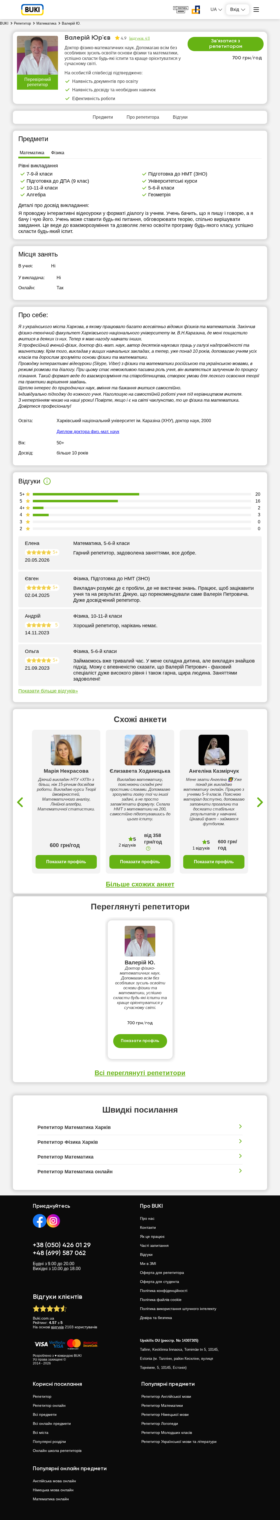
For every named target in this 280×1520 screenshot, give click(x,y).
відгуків (57, 1327)
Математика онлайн (51, 1499)
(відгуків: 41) (139, 38)
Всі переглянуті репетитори (140, 1072)
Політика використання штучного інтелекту (178, 1308)
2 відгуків (127, 845)
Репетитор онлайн (49, 1405)
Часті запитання (154, 1245)
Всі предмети (45, 1414)
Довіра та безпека (156, 1317)
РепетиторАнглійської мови (166, 1396)
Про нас (147, 1218)
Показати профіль (66, 861)
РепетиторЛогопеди (159, 1423)
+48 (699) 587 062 (59, 1253)
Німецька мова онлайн (53, 1490)
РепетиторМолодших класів (166, 1432)
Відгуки (146, 1254)
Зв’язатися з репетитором (225, 44)
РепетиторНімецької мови (165, 1414)
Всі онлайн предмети (52, 1423)
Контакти (148, 1227)
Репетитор (42, 1396)
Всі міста (40, 1432)
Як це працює (152, 1236)
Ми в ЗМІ (148, 1263)
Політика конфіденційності (163, 1290)
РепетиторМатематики (162, 1405)
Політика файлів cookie (161, 1299)
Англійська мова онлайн (54, 1481)
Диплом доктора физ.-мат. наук (88, 431)
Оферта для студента (159, 1281)
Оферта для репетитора (162, 1272)
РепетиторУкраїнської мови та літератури (179, 1441)
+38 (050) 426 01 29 (62, 1245)
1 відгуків (201, 848)
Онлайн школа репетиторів (57, 1450)
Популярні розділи (49, 1441)
